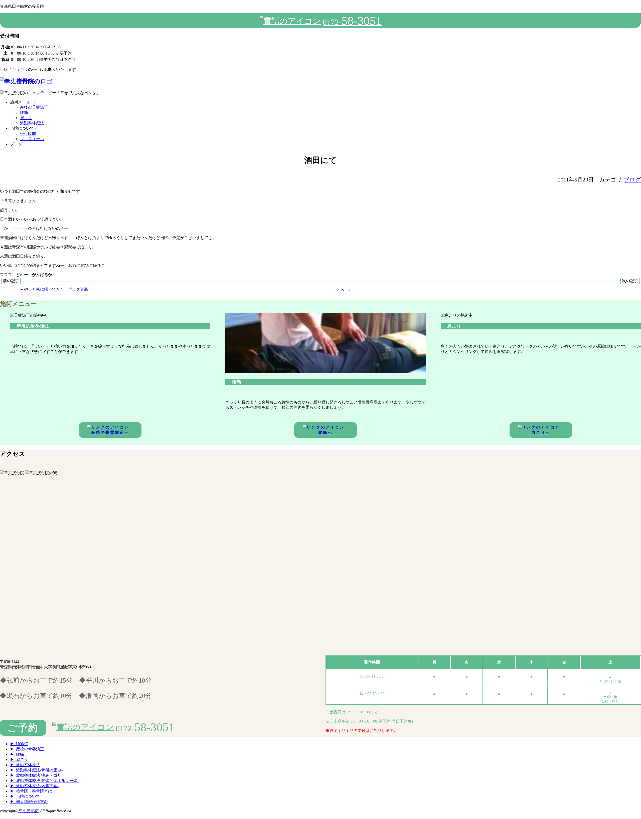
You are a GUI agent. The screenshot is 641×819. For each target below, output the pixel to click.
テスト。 (344, 289)
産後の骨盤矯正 (34, 107)
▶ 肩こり (19, 759)
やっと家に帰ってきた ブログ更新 (56, 289)
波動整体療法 (32, 123)
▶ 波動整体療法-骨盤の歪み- (36, 770)
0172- (352, 20)
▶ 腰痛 (17, 754)
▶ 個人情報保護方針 (29, 801)
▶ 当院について (25, 796)
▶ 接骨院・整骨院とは (31, 791)
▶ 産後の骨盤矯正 (27, 749)
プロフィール (32, 139)
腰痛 (24, 112)
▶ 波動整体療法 (25, 765)
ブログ (18, 144)
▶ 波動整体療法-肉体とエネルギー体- (44, 780)
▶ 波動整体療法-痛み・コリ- (36, 775)
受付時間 (28, 133)
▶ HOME (19, 744)
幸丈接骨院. (28, 811)
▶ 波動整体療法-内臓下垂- (34, 786)
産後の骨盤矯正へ (110, 432)
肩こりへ (540, 432)
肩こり (26, 118)
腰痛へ (325, 432)
